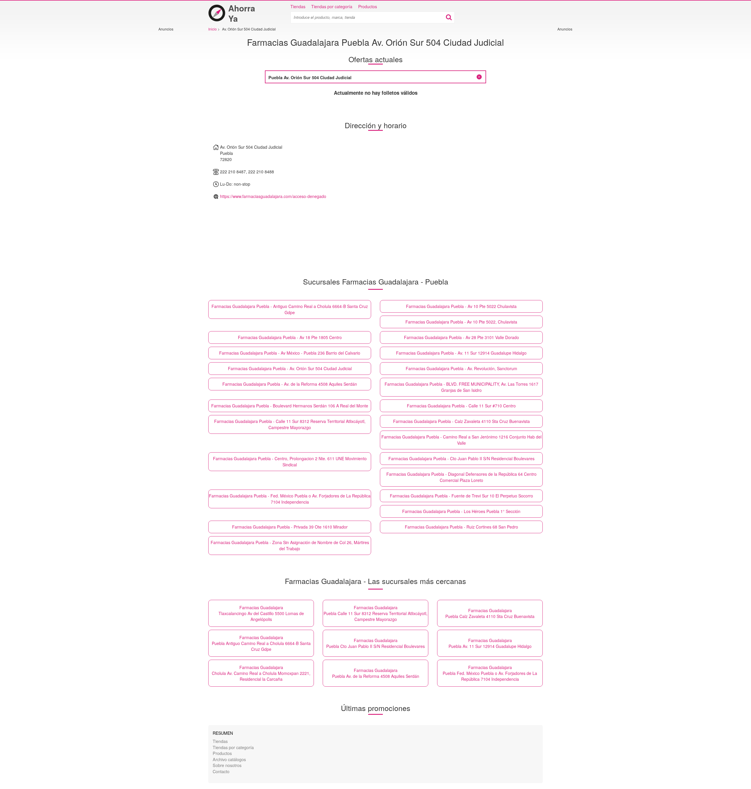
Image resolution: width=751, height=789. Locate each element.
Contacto (221, 771)
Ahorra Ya (241, 13)
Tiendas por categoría (331, 6)
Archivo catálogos (229, 759)
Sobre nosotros (227, 765)
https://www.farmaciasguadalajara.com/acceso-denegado (273, 196)
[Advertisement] (176, 119)
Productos (367, 6)
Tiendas (297, 6)
